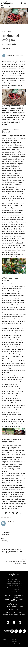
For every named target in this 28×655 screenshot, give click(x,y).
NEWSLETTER (13, 609)
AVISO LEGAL (7, 643)
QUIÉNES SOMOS (13, 604)
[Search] (21, 3)
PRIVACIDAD (15, 643)
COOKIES (21, 643)
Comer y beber (6, 31)
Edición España (3, 6)
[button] (25, 3)
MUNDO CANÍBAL (14, 597)
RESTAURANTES (17, 595)
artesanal (4, 540)
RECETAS (14, 601)
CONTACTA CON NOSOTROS (13, 607)
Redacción (11, 522)
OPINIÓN (20, 599)
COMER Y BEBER (10, 599)
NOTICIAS (8, 595)
